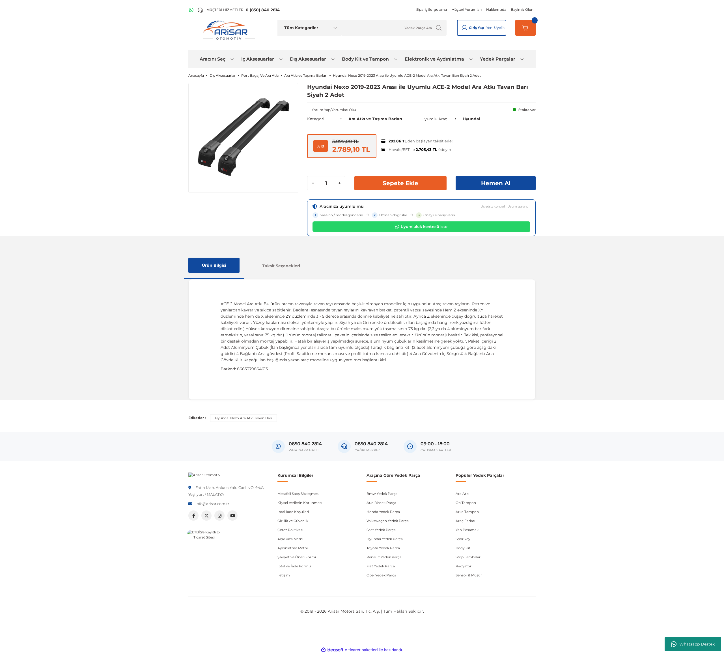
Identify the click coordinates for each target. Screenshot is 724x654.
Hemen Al (495, 183)
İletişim (283, 575)
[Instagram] (219, 515)
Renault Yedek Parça (384, 557)
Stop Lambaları (468, 557)
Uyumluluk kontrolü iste (424, 226)
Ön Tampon (466, 503)
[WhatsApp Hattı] (191, 10)
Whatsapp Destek (697, 644)
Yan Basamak (467, 530)
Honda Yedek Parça (383, 512)
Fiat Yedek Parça (381, 566)
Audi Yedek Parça (381, 503)
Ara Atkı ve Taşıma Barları (375, 118)
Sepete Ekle (400, 183)
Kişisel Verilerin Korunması (299, 503)
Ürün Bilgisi (214, 265)
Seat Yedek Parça (381, 530)
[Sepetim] (525, 28)
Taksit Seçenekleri (281, 265)
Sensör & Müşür (469, 575)
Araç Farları (465, 521)
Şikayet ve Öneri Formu (297, 557)
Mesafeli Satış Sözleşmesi (298, 493)
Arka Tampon (467, 512)
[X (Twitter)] (206, 515)
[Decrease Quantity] (313, 183)
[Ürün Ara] (438, 28)
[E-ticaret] (361, 649)
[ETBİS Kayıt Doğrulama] (204, 547)
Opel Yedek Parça (381, 575)
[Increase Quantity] (339, 183)
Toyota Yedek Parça (383, 548)
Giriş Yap (476, 27)
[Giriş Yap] (464, 27)
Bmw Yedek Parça (382, 493)
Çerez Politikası (290, 530)
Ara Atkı (462, 493)
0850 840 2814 (371, 443)
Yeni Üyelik (495, 27)
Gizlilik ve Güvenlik (292, 521)
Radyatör (463, 566)
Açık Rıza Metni (290, 539)
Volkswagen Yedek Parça (388, 521)
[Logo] (204, 475)
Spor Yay (463, 539)
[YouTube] (232, 515)
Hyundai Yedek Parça (385, 539)
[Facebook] (193, 515)
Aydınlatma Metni (292, 548)
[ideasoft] (332, 650)
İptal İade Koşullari (293, 512)
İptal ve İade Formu (294, 566)
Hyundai (471, 118)
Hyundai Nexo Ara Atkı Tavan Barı (243, 418)
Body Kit (463, 548)
